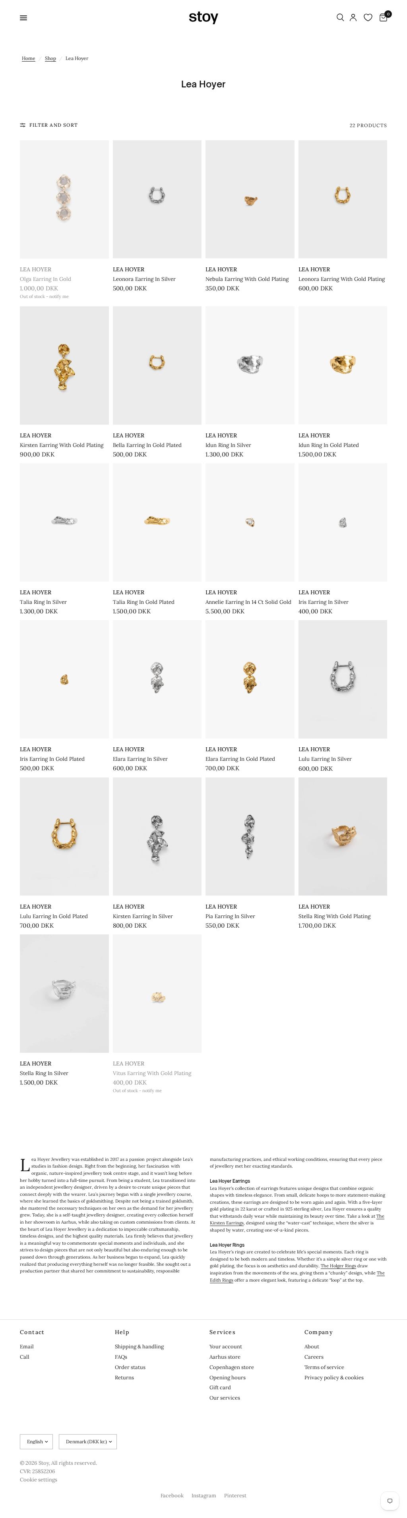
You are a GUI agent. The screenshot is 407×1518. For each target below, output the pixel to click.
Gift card (220, 1387)
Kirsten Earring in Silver (143, 916)
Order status (130, 1367)
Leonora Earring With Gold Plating (341, 279)
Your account (225, 1346)
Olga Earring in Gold (45, 279)
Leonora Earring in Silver (144, 279)
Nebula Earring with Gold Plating (247, 279)
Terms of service (324, 1367)
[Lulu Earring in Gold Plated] (64, 836)
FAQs (121, 1357)
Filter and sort (53, 125)
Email (27, 1346)
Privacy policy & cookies (334, 1377)
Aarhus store (224, 1357)
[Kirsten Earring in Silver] (157, 836)
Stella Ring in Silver (44, 1073)
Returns (124, 1377)
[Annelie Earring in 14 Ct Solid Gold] (250, 522)
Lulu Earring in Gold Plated (54, 916)
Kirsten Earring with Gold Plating (61, 445)
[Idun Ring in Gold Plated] (343, 365)
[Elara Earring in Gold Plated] (250, 679)
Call (24, 1357)
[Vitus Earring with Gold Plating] (157, 993)
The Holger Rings (338, 1266)
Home (28, 58)
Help (122, 1332)
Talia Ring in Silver (43, 602)
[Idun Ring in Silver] (250, 365)
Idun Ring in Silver (228, 445)
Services (222, 1332)
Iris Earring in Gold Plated (52, 759)
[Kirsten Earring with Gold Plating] (64, 365)
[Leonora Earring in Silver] (157, 199)
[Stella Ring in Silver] (64, 993)
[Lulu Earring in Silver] (343, 679)
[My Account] (353, 18)
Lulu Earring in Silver (325, 759)
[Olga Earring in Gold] (64, 199)
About (311, 1346)
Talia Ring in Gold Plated (143, 602)
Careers (314, 1357)
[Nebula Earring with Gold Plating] (250, 199)
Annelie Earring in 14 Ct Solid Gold (248, 602)
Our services (224, 1397)
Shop (50, 58)
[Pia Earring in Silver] (250, 836)
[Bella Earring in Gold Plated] (157, 365)
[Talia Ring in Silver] (64, 522)
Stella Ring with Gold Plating (334, 916)
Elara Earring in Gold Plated (240, 759)
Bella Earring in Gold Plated (147, 445)
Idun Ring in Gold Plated (328, 445)
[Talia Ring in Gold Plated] (157, 522)
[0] (382, 18)
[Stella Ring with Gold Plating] (343, 836)
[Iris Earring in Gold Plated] (64, 679)
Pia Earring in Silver (230, 916)
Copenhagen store (231, 1367)
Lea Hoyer (35, 269)
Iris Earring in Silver (323, 602)
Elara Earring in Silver (140, 759)
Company (318, 1332)
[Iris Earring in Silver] (343, 522)
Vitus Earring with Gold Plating (152, 1073)
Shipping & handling (139, 1346)
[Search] (340, 18)
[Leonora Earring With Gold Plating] (343, 199)
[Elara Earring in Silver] (157, 679)
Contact (32, 1332)
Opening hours (227, 1377)
